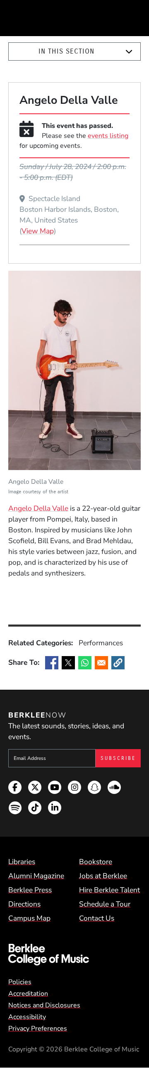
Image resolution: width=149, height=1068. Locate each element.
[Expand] (129, 51)
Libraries (21, 862)
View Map (38, 231)
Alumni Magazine (36, 876)
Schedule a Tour (104, 904)
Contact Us (96, 918)
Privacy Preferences (37, 1028)
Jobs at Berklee (103, 876)
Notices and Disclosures (44, 1005)
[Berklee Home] (74, 954)
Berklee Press (30, 890)
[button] (118, 662)
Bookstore (95, 862)
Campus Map (29, 918)
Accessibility (27, 1016)
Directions (24, 904)
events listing (108, 135)
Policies (19, 982)
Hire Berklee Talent (109, 890)
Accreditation (28, 993)
